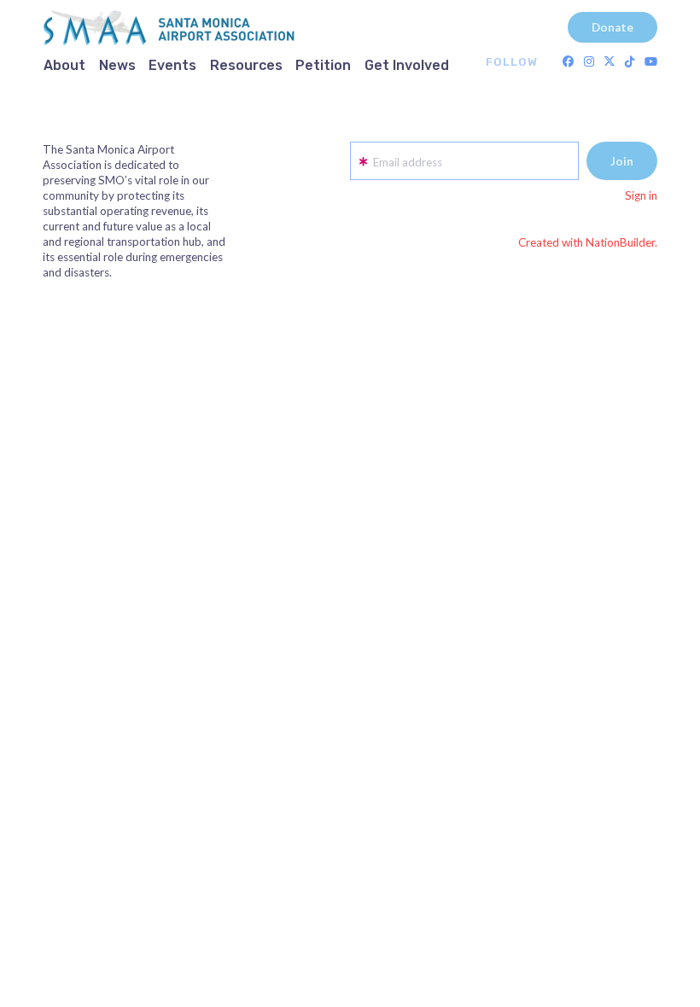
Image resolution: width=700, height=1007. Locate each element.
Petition (323, 65)
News (117, 65)
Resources (246, 65)
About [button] (64, 65)
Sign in (641, 195)
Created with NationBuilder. (587, 242)
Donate (612, 27)
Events (172, 65)
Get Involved (407, 65)
